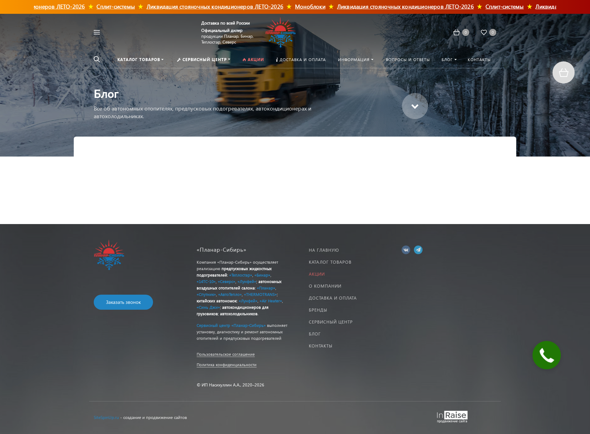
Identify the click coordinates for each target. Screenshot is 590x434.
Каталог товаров (330, 262)
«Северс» (226, 281)
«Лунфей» (247, 281)
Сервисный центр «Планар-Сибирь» (231, 325)
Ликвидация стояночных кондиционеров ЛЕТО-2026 (195, 6)
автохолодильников (239, 313)
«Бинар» (262, 274)
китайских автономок (217, 300)
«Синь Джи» (208, 307)
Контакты (320, 346)
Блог (315, 334)
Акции (317, 274)
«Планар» (266, 287)
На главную (324, 250)
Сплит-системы (96, 6)
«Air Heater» (271, 300)
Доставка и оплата (333, 298)
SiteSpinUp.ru (106, 417)
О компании (325, 286)
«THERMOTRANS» (260, 294)
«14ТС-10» (206, 281)
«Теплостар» (240, 274)
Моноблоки (290, 6)
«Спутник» (206, 294)
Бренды (318, 310)
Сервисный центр (331, 322)
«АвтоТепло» (230, 294)
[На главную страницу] (280, 31)
